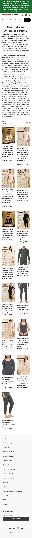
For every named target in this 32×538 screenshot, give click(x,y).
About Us (6, 504)
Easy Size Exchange (9, 469)
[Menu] (29, 15)
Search (27, 19)
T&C (4, 500)
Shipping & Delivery (9, 456)
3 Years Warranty (8, 473)
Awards (5, 482)
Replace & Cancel (8, 478)
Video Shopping (8, 460)
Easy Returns (7, 465)
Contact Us (6, 447)
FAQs (5, 487)
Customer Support (8, 443)
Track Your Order (8, 451)
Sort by (4, 121)
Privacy (5, 495)
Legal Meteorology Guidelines (12, 491)
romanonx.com (18, 532)
